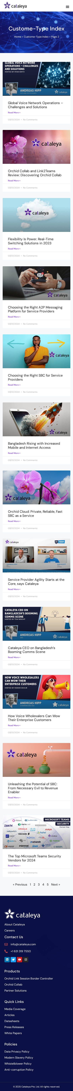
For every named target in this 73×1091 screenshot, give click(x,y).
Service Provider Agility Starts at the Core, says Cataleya (36, 581)
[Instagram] (25, 959)
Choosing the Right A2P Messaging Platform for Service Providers (35, 309)
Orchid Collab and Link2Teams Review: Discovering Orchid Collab (34, 173)
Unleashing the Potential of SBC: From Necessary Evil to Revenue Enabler (33, 788)
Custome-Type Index (36, 36)
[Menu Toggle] (67, 7)
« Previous (20, 884)
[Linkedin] (7, 959)
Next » (55, 884)
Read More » (14, 112)
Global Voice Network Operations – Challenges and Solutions (35, 105)
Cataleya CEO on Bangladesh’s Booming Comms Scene (31, 650)
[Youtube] (19, 959)
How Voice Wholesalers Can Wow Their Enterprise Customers (34, 718)
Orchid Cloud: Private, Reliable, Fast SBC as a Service (35, 513)
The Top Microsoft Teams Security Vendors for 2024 (34, 858)
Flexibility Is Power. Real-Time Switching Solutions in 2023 (31, 241)
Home (17, 36)
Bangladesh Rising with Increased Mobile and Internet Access (34, 445)
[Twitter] (13, 959)
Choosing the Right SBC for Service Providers (35, 377)
